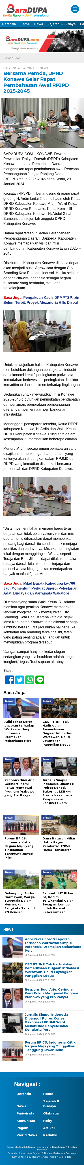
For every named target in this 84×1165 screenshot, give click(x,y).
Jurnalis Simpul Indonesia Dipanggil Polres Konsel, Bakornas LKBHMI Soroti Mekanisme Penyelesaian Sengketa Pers (46, 1022)
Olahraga (51, 1113)
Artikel (49, 1128)
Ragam (22, 1128)
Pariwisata (25, 1113)
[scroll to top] (76, 1158)
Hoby (47, 1121)
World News (27, 1135)
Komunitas (26, 1121)
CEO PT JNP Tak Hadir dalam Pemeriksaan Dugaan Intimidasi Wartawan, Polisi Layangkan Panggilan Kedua (52, 970)
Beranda (9, 24)
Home (25, 24)
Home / (8, 57)
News (38, 24)
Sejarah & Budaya (61, 24)
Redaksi (50, 1135)
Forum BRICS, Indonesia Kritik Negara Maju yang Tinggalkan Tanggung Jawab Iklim (50, 1046)
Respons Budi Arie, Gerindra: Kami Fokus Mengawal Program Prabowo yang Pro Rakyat (51, 993)
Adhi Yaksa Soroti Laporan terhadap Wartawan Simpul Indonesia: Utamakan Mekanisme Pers (53, 944)
